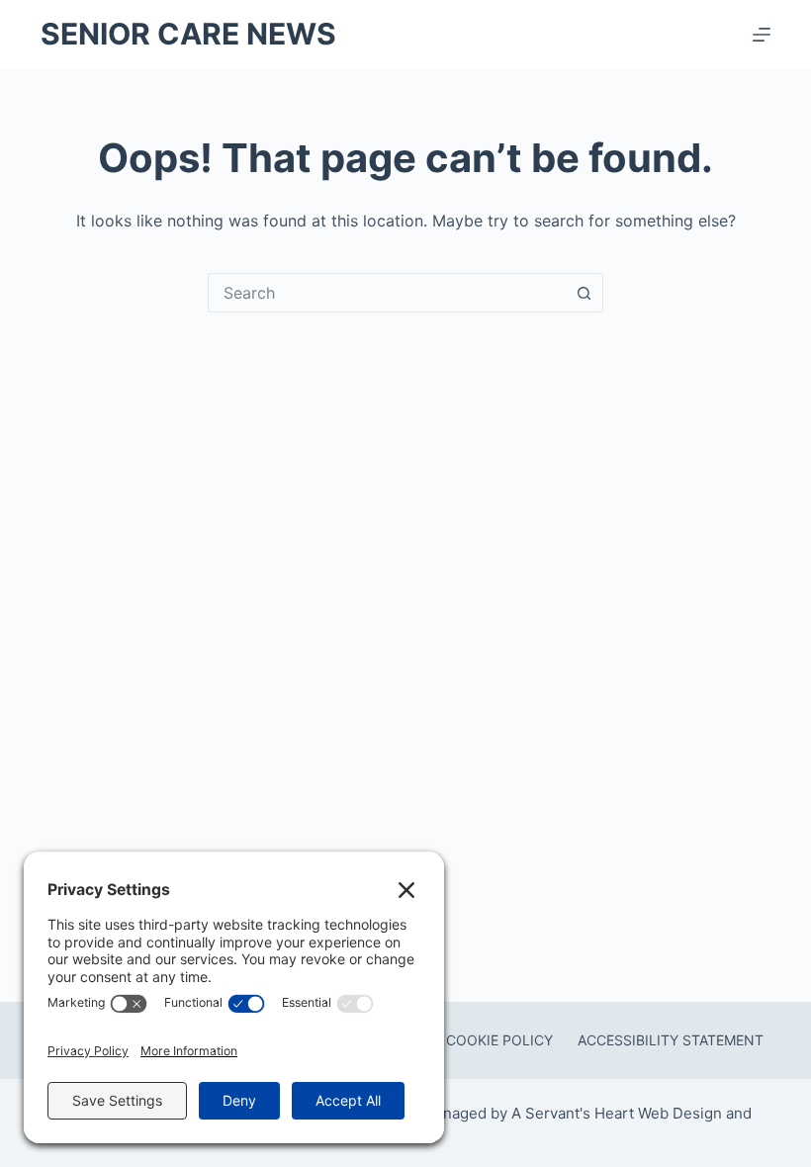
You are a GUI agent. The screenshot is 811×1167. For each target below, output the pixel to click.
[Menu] (761, 35)
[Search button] (583, 293)
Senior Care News (188, 33)
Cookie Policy (499, 1040)
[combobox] (387, 293)
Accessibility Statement (671, 1040)
